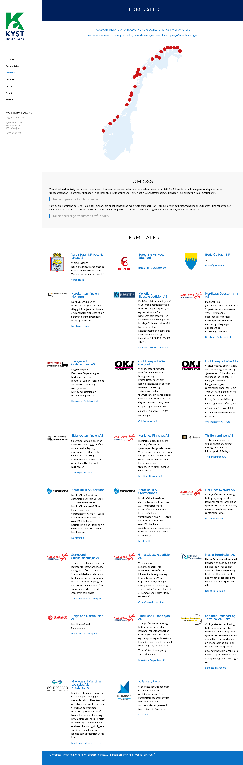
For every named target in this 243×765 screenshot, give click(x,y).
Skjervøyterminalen (81, 472)
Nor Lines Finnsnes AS (150, 476)
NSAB (105, 754)
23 (114, 120)
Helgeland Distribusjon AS (85, 633)
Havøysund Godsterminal (84, 401)
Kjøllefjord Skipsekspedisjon (153, 347)
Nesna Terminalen (215, 590)
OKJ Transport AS (147, 421)
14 (137, 72)
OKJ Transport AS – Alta (217, 421)
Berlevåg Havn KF (214, 265)
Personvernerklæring (121, 754)
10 (171, 47)
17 (180, 51)
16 (136, 75)
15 (134, 77)
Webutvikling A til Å (145, 754)
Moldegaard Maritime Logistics (87, 742)
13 (152, 59)
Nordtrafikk (77, 537)
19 (135, 86)
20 (159, 58)
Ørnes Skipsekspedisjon (151, 602)
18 (156, 56)
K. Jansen (143, 714)
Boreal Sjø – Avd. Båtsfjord (152, 267)
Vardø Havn (77, 279)
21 (140, 74)
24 (110, 123)
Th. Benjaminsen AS (215, 456)
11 (138, 69)
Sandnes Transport (215, 667)
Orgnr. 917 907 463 (16, 117)
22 (117, 117)
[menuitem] (21, 59)
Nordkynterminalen (81, 326)
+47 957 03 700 (13, 133)
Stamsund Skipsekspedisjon (86, 598)
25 (131, 95)
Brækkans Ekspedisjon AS (152, 660)
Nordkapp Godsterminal (218, 337)
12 (127, 104)
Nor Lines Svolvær (215, 518)
